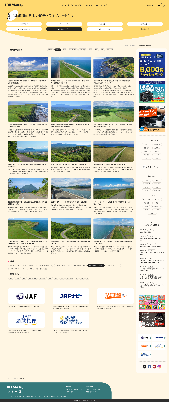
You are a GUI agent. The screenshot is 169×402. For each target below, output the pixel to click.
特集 (31, 268)
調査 (157, 203)
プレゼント (146, 144)
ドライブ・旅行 (79, 5)
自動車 (64, 5)
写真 (11, 278)
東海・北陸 (83, 49)
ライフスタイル (89, 5)
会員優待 (157, 144)
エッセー (97, 5)
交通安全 (146, 154)
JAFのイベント (157, 151)
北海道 (58, 49)
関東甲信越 (146, 183)
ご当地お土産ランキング (104, 24)
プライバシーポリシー (91, 389)
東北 (64, 49)
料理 (146, 209)
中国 (96, 49)
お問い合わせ (89, 386)
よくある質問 (69, 391)
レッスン (157, 209)
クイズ (157, 154)
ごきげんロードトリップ (104, 29)
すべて (50, 49)
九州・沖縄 (110, 49)
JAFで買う (104, 5)
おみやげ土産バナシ (145, 24)
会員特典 (146, 148)
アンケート (145, 206)
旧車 (157, 158)
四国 (102, 49)
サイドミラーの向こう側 (24, 29)
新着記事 (68, 386)
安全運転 (70, 5)
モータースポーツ (157, 206)
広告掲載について (91, 391)
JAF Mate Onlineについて (74, 389)
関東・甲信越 (72, 49)
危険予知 (157, 148)
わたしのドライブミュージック (18, 268)
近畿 (90, 49)
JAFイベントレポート (64, 24)
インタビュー (146, 199)
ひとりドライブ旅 (24, 24)
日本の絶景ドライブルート (64, 29)
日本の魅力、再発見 (41, 268)
